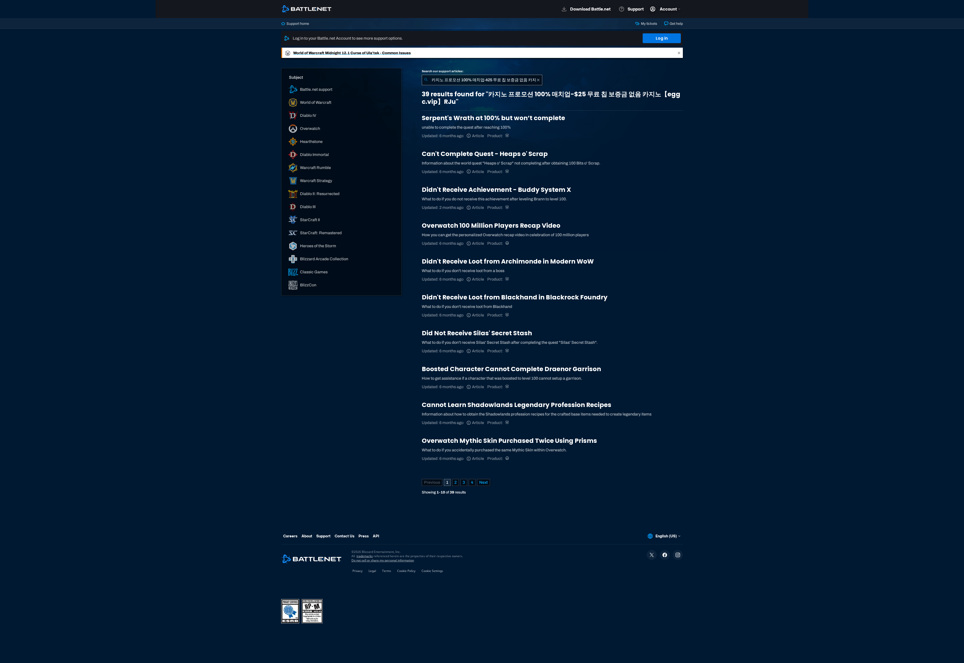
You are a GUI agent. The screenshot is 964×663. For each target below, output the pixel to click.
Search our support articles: (442, 71)
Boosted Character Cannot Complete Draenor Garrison (511, 369)
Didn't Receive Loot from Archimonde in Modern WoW (508, 261)
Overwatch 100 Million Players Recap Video (491, 225)
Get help (676, 24)
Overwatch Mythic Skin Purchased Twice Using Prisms (509, 440)
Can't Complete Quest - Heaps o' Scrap (485, 153)
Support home (297, 24)
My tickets (648, 24)
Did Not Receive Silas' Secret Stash (477, 333)
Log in (662, 38)
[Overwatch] (507, 243)
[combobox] (482, 80)
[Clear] (538, 80)
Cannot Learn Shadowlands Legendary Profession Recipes (516, 404)
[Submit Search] (426, 80)
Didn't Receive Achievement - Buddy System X (496, 189)
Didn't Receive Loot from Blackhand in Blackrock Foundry (515, 297)
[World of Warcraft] (507, 136)
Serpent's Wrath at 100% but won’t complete (493, 118)
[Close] (679, 53)
